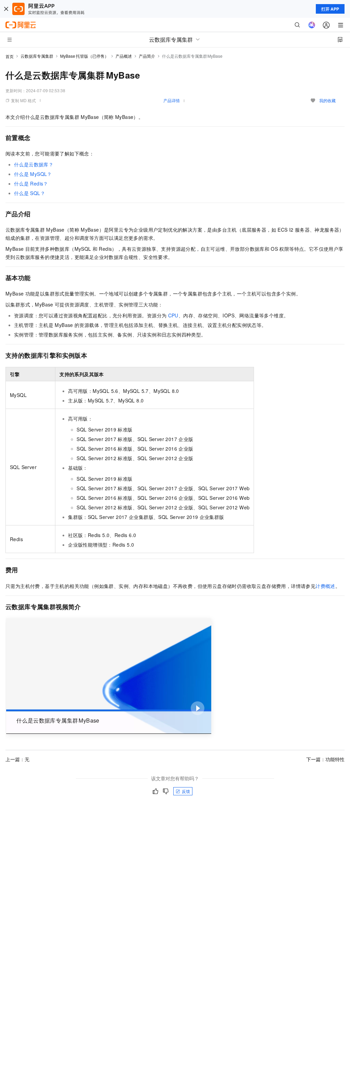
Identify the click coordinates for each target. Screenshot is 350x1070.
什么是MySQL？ (33, 173)
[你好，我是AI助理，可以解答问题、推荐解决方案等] (312, 25)
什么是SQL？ (29, 193)
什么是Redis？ (31, 183)
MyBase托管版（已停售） (84, 56)
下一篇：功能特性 (325, 759)
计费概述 (325, 585)
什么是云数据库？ (33, 164)
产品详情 (171, 100)
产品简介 (147, 56)
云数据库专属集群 (37, 56)
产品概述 (124, 56)
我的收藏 (327, 100)
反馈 (186, 791)
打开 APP (330, 9)
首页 (9, 56)
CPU (173, 315)
